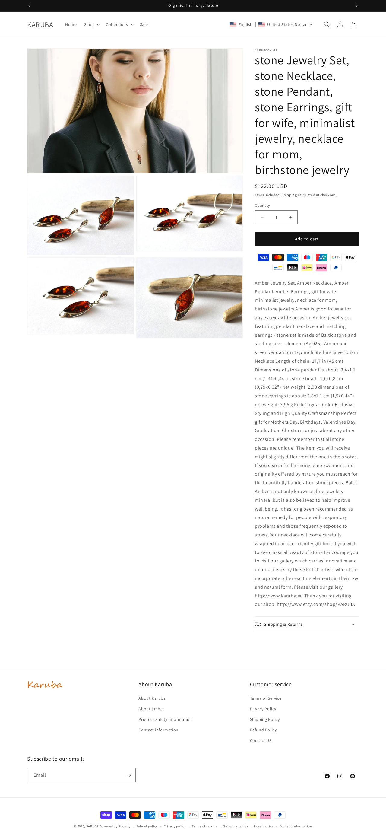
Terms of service (204, 826)
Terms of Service (266, 698)
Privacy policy (175, 826)
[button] (91, 24)
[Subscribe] (128, 775)
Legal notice (263, 826)
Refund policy (147, 826)
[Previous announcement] (29, 5)
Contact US (261, 740)
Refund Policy (263, 730)
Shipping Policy (265, 719)
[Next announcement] (356, 5)
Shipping (289, 194)
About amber (151, 708)
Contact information (158, 730)
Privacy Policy (263, 708)
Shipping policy (235, 826)
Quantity (262, 205)
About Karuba (152, 698)
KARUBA (92, 826)
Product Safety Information (165, 719)
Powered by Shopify (115, 826)
